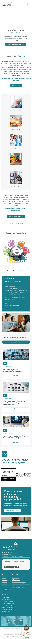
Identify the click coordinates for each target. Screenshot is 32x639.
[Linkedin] (17, 567)
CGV (4, 634)
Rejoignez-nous (6, 590)
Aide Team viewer (7, 605)
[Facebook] (5, 567)
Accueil (4, 578)
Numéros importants (8, 609)
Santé (16, 148)
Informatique (16, 580)
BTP (16, 167)
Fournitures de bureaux (19, 588)
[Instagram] (8, 567)
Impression (15, 578)
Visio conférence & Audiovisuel (21, 584)
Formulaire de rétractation (12, 636)
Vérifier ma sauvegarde (8, 601)
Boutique (4, 582)
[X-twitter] (11, 567)
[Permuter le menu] (27, 4)
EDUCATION (16, 111)
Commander (5, 597)
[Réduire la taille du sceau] (30, 627)
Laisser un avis (6, 611)
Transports (16, 130)
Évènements (5, 586)
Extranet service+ (6, 599)
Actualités (4, 584)
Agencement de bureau (19, 582)
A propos (4, 580)
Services (16, 187)
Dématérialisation (17, 586)
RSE (3, 588)
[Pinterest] (14, 567)
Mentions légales (9, 634)
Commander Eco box (8, 603)
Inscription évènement (8, 607)
